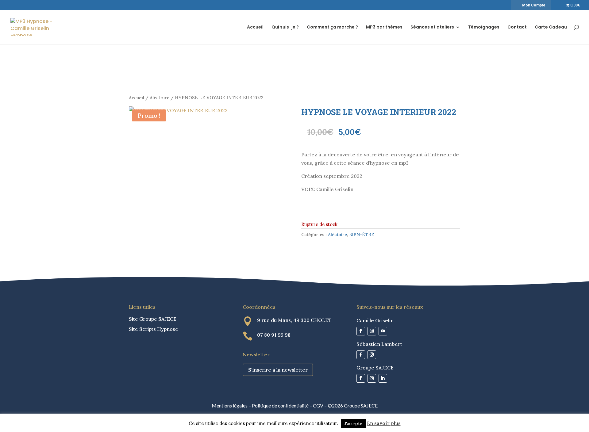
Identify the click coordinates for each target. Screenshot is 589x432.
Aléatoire (159, 98)
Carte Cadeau (551, 27)
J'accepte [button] (353, 423)
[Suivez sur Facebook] (360, 331)
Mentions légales (230, 405)
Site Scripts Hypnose (153, 329)
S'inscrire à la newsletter (278, 370)
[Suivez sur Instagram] (372, 331)
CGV (318, 405)
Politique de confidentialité (280, 405)
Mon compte (533, 5)
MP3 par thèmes (384, 27)
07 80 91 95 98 (274, 335)
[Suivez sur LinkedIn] (383, 378)
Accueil (255, 27)
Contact (517, 27)
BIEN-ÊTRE (361, 234)
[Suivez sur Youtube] (383, 331)
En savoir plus (384, 423)
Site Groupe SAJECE (152, 319)
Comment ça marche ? (332, 27)
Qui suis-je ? (285, 27)
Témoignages (483, 27)
